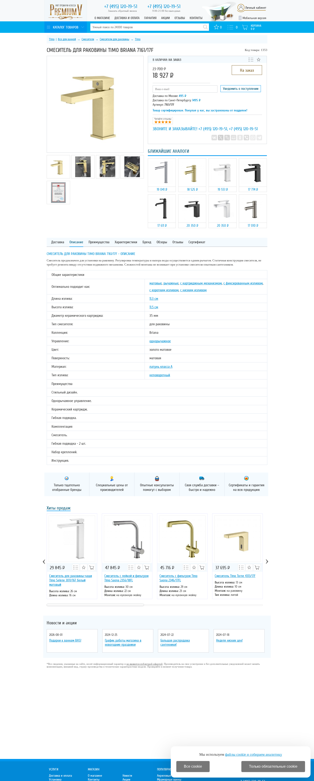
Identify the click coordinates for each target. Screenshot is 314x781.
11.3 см (153, 298)
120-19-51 (120, 6)
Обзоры (162, 242)
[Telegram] (259, 137)
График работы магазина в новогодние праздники (123, 642)
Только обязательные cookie (273, 766)
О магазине (102, 18)
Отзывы (179, 18)
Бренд (147, 242)
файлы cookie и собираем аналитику (253, 754)
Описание (76, 242)
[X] (220, 137)
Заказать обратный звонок (122, 10)
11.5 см (153, 307)
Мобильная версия (254, 18)
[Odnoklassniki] (240, 137)
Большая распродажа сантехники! (175, 642)
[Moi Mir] (233, 137)
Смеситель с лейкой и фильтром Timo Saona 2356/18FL (126, 578)
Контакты (196, 18)
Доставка (57, 242)
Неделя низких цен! (229, 640)
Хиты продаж (59, 508)
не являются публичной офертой (144, 663)
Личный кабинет (255, 8)
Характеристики (126, 242)
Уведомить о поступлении (240, 89)
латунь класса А (160, 366)
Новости (127, 776)
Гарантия (150, 18)
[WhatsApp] (253, 137)
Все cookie (193, 766)
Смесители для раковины (114, 39)
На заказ (247, 70)
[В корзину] (91, 567)
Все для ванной (67, 39)
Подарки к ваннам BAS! (65, 640)
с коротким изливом (164, 290)
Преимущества (98, 242)
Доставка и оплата (127, 18)
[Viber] (246, 137)
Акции (165, 18)
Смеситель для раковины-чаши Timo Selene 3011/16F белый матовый (70, 580)
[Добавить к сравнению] (251, 59)
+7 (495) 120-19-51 (212, 128)
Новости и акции (62, 623)
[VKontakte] (214, 137)
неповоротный (159, 375)
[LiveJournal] (227, 137)
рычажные (171, 283)
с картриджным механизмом (201, 283)
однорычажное (160, 341)
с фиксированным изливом (243, 283)
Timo (51, 39)
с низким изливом (193, 290)
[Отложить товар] (258, 59)
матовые (155, 283)
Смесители (88, 39)
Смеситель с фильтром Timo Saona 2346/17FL (178, 578)
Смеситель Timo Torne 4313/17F (235, 576)
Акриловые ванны (168, 776)
